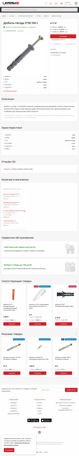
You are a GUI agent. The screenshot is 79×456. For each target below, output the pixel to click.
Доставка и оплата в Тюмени (65, 403)
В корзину (63, 36)
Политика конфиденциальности (65, 409)
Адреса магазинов (14, 414)
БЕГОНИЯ (20, 31)
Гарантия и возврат (65, 405)
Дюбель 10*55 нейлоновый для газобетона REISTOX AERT (39, 306)
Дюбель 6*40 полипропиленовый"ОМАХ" (64, 305)
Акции (39, 411)
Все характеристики (10, 91)
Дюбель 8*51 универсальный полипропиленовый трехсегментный (10, 307)
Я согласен (9, 450)
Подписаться (71, 390)
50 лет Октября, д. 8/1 (11, 194)
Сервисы (39, 408)
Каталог (39, 403)
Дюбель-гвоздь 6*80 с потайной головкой (63, 358)
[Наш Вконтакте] (39, 432)
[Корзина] (61, 3)
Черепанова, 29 (9, 221)
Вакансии (14, 408)
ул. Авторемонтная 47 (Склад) (14, 211)
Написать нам (39, 427)
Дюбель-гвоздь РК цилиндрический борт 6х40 (38, 358)
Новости (13, 405)
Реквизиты (13, 411)
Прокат (39, 405)
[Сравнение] (51, 3)
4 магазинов (56, 55)
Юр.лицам (13, 403)
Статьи (39, 414)
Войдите (7, 169)
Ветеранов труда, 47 (11, 203)
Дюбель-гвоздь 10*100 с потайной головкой (12, 358)
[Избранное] (46, 3)
